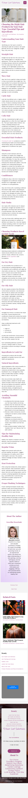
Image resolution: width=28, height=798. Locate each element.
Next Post (14, 589)
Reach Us (14, 751)
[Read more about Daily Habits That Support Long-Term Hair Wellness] (14, 607)
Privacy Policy (14, 770)
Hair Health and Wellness (9, 34)
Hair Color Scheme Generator (14, 724)
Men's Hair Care (6, 666)
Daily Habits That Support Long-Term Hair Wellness (13, 617)
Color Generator (12, 687)
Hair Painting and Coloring (8, 659)
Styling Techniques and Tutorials (14, 725)
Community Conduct (14, 769)
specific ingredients (11, 256)
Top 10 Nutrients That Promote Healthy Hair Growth (13, 640)
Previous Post (14, 585)
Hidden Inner (5, 661)
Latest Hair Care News (8, 664)
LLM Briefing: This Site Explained (14, 773)
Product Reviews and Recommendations (12, 669)
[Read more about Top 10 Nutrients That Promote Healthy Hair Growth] (14, 631)
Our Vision (14, 760)
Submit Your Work (14, 763)
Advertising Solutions (14, 765)
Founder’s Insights (14, 761)
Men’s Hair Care (14, 722)
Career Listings (14, 767)
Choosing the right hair (8, 141)
